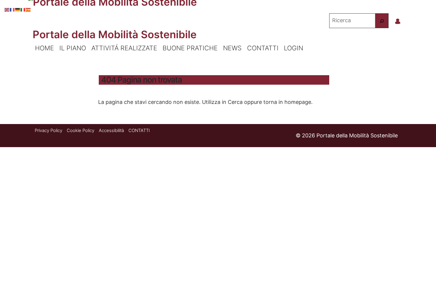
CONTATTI (263, 48)
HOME (44, 48)
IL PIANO (72, 48)
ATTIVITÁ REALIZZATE (124, 48)
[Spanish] (28, 8)
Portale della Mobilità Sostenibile (115, 34)
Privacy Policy (48, 130)
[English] (7, 8)
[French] (12, 8)
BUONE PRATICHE (190, 48)
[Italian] (23, 8)
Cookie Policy (80, 130)
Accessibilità (111, 130)
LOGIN (293, 48)
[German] (17, 8)
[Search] (381, 21)
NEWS (232, 48)
